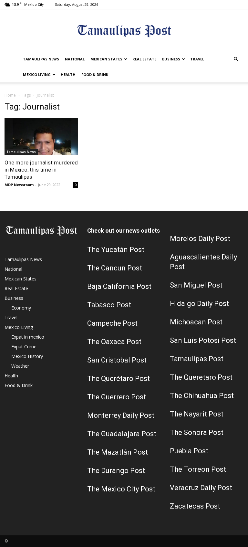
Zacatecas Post (195, 506)
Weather (20, 366)
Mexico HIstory (27, 356)
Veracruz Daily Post (201, 488)
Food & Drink (94, 74)
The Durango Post (116, 471)
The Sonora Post (196, 432)
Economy (21, 308)
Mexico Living (37, 74)
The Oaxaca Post (114, 342)
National (75, 59)
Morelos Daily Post (200, 239)
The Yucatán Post (115, 250)
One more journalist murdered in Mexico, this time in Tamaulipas (41, 169)
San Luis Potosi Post (203, 340)
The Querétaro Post (118, 378)
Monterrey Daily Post (120, 415)
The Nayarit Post (196, 414)
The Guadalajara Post (121, 434)
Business (171, 59)
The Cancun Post (114, 268)
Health (68, 74)
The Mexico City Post (121, 489)
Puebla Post (189, 451)
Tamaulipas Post (196, 359)
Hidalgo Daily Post (199, 304)
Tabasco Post (109, 305)
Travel (197, 59)
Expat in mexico (27, 337)
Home (10, 95)
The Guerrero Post (116, 397)
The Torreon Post (198, 469)
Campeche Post (112, 323)
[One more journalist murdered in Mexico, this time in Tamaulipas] (41, 136)
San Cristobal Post (117, 360)
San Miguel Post (196, 285)
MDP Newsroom (19, 184)
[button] (235, 59)
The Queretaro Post (201, 377)
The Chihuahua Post (202, 396)
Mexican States (106, 59)
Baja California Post (119, 286)
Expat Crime (23, 346)
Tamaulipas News (41, 59)
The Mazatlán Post (117, 452)
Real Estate (144, 59)
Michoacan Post (196, 322)
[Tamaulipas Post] (124, 31)
